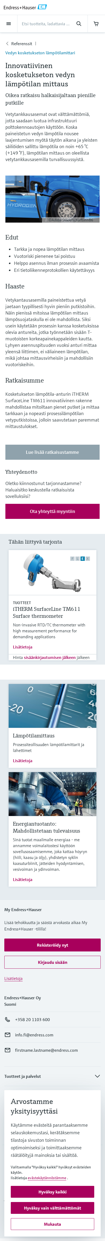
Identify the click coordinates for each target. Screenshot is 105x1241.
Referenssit (21, 43)
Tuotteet (22, 602)
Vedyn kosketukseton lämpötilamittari (40, 52)
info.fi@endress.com (34, 1034)
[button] (52, 945)
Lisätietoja (22, 647)
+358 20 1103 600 (32, 1019)
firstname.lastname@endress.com (46, 1050)
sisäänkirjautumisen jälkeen (50, 657)
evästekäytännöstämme (47, 1177)
